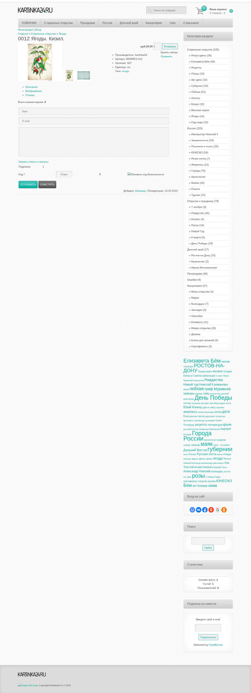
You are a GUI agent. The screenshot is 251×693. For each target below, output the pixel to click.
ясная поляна (202, 467)
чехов (225, 361)
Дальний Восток (195, 450)
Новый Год (197, 231)
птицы (227, 454)
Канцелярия (197, 285)
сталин (219, 376)
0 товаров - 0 (218, 11)
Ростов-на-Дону (200, 255)
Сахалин (216, 467)
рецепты (201, 424)
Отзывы (30, 95)
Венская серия (200, 110)
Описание (31, 86)
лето (185, 454)
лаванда (195, 445)
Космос (195, 219)
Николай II (206, 384)
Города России (197, 436)
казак (186, 389)
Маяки (195, 182)
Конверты (197, 322)
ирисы (209, 459)
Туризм (195, 195)
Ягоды (195, 116)
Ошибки (194, 279)
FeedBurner (216, 644)
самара (186, 445)
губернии (219, 449)
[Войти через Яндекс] (211, 510)
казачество (215, 394)
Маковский (215, 429)
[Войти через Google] (217, 510)
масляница (199, 420)
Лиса (224, 467)
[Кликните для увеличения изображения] (40, 62)
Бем (187, 485)
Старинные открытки (203, 49)
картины (220, 407)
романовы (221, 384)
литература (215, 424)
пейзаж (197, 388)
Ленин (226, 376)
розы (198, 475)
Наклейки (197, 315)
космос (218, 371)
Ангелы (195, 97)
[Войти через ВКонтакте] (198, 510)
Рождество (197, 213)
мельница (209, 412)
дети (226, 411)
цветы (202, 458)
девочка (193, 416)
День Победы (199, 243)
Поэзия (192, 454)
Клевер (202, 485)
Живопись (197, 164)
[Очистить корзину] (231, 11)
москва (212, 481)
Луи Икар (214, 403)
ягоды (125, 71)
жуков (191, 399)
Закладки (196, 309)
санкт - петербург (221, 445)
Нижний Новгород (191, 463)
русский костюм (190, 429)
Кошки (195, 104)
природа (188, 393)
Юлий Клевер (192, 407)
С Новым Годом (213, 477)
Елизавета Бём (200, 61)
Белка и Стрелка (192, 375)
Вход (38, 29)
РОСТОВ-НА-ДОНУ (204, 368)
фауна (195, 459)
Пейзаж (195, 91)
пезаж (201, 412)
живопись (190, 412)
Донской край (198, 249)
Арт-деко (196, 79)
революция (209, 375)
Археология (198, 176)
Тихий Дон (188, 366)
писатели (196, 403)
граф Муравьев (218, 389)
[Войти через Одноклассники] (224, 510)
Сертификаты (199, 346)
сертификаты (190, 481)
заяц (206, 393)
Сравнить (166, 56)
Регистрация (25, 29)
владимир (221, 440)
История (187, 434)
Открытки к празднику (203, 201)
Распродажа (197, 273)
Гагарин (228, 371)
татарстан (220, 416)
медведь (199, 394)
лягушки (187, 459)
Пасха (195, 225)
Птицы (195, 73)
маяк (207, 444)
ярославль (188, 420)
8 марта (196, 237)
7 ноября (196, 206)
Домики (195, 334)
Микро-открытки (201, 328)
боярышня (204, 429)
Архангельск (210, 440)
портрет (225, 428)
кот (195, 485)
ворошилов (198, 380)
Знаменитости (199, 140)
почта (228, 403)
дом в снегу (209, 407)
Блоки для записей (202, 340)
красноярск (218, 463)
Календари (198, 303)
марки (222, 403)
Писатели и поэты (202, 146)
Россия (195, 128)
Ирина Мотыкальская (204, 267)
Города (195, 170)
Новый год (190, 384)
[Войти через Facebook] (205, 510)
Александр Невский (196, 471)
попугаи (202, 481)
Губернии (197, 85)
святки (201, 416)
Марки (195, 297)
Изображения (33, 90)
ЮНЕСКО (197, 152)
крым (227, 424)
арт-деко (205, 403)
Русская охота (206, 454)
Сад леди (197, 122)
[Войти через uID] (192, 510)
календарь (217, 471)
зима (212, 485)
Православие (205, 371)
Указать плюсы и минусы (34, 161)
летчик (187, 403)
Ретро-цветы (198, 55)
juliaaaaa (140, 190)
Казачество (198, 261)
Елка (186, 416)
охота (217, 411)
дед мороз (210, 416)
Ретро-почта (198, 158)
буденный (188, 380)
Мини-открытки (200, 291)
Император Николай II (204, 134)
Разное (195, 188)
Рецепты (196, 67)
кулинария (210, 420)
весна (220, 454)
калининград (206, 463)
